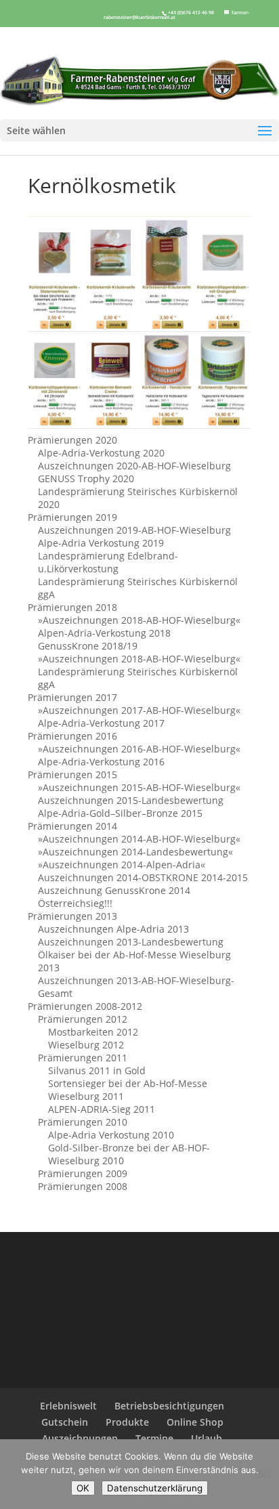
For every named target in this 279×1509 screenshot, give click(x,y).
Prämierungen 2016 (72, 735)
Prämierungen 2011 (82, 1057)
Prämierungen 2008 (82, 1186)
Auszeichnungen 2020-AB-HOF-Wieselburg (134, 465)
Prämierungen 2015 (72, 774)
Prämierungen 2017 (72, 697)
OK (83, 1488)
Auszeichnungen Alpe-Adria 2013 (113, 928)
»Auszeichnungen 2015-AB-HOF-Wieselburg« (139, 787)
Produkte (127, 1422)
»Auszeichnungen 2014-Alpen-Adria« (121, 864)
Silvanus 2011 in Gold (97, 1070)
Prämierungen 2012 (82, 1019)
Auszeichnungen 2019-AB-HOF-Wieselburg (134, 530)
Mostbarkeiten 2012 (93, 1031)
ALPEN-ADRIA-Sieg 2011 (101, 1109)
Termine (154, 1438)
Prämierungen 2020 (72, 439)
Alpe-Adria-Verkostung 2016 (101, 761)
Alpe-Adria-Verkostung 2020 (101, 452)
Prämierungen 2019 (72, 517)
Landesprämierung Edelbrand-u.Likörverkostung (108, 562)
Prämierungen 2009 (82, 1173)
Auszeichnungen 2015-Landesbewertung (130, 800)
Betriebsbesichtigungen (169, 1405)
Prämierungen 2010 (82, 1121)
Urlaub (206, 1438)
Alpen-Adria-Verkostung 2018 (104, 632)
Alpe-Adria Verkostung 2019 (101, 542)
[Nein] (262, 1474)
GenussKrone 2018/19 (87, 645)
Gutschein (64, 1422)
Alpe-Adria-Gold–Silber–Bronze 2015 (120, 813)
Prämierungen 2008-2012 (85, 1006)
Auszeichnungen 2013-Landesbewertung (130, 941)
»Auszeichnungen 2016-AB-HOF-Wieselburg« (139, 748)
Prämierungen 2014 (72, 826)
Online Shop (195, 1422)
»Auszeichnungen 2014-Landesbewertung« (135, 851)
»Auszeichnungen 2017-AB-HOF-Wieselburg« (139, 710)
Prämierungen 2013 (72, 916)
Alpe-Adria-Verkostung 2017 (101, 723)
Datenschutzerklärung (154, 1488)
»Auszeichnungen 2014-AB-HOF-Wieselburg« (139, 838)
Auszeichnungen (80, 1438)
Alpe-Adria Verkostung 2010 (111, 1134)
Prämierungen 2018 (72, 607)
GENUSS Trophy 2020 (86, 478)
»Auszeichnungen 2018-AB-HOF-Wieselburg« (139, 620)
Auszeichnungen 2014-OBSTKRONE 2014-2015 (143, 877)
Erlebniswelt (68, 1405)
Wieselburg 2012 (86, 1044)
